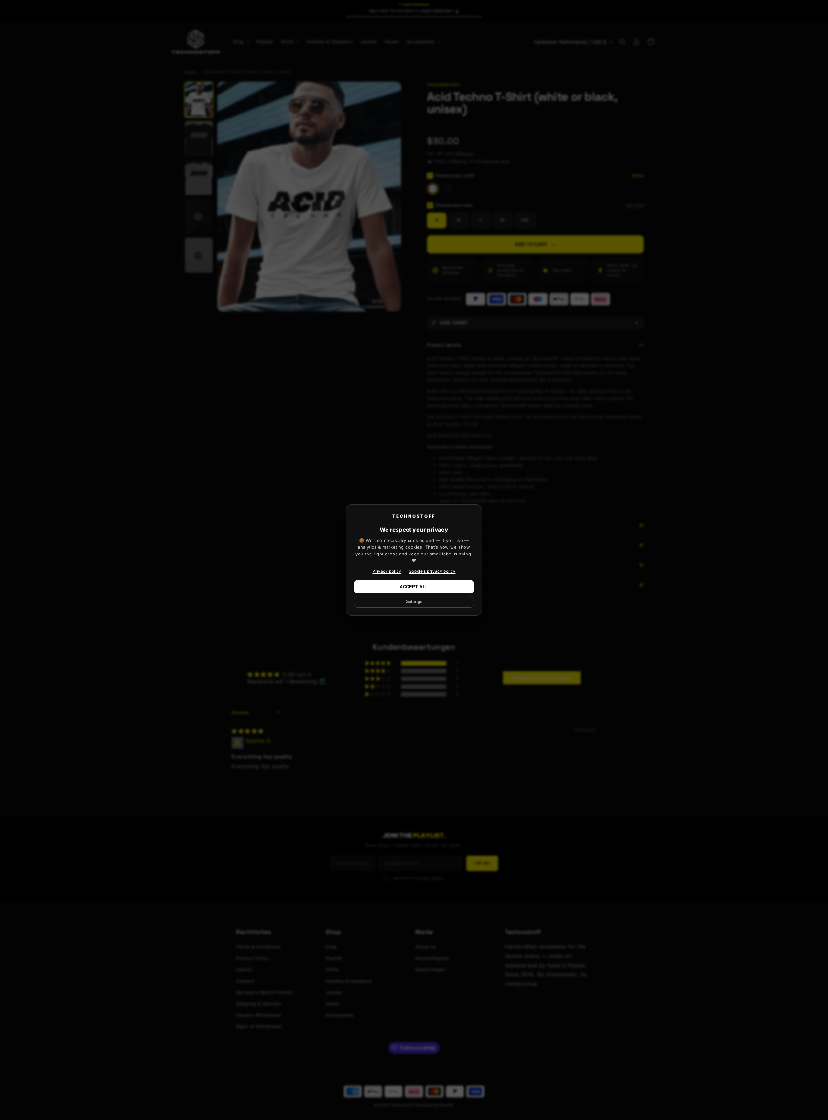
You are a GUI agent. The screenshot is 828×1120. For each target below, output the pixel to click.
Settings (414, 601)
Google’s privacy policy (432, 571)
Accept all (414, 586)
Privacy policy (386, 571)
